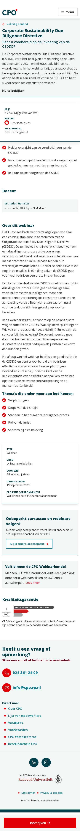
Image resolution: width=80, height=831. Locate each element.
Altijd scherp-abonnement (27, 544)
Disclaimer (28, 792)
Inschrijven (38, 823)
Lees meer (32, 583)
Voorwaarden (18, 730)
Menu (66, 13)
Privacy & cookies (51, 792)
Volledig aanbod (17, 24)
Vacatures (15, 723)
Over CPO (15, 709)
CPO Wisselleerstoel (22, 737)
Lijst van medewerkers (24, 716)
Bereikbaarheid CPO (22, 744)
